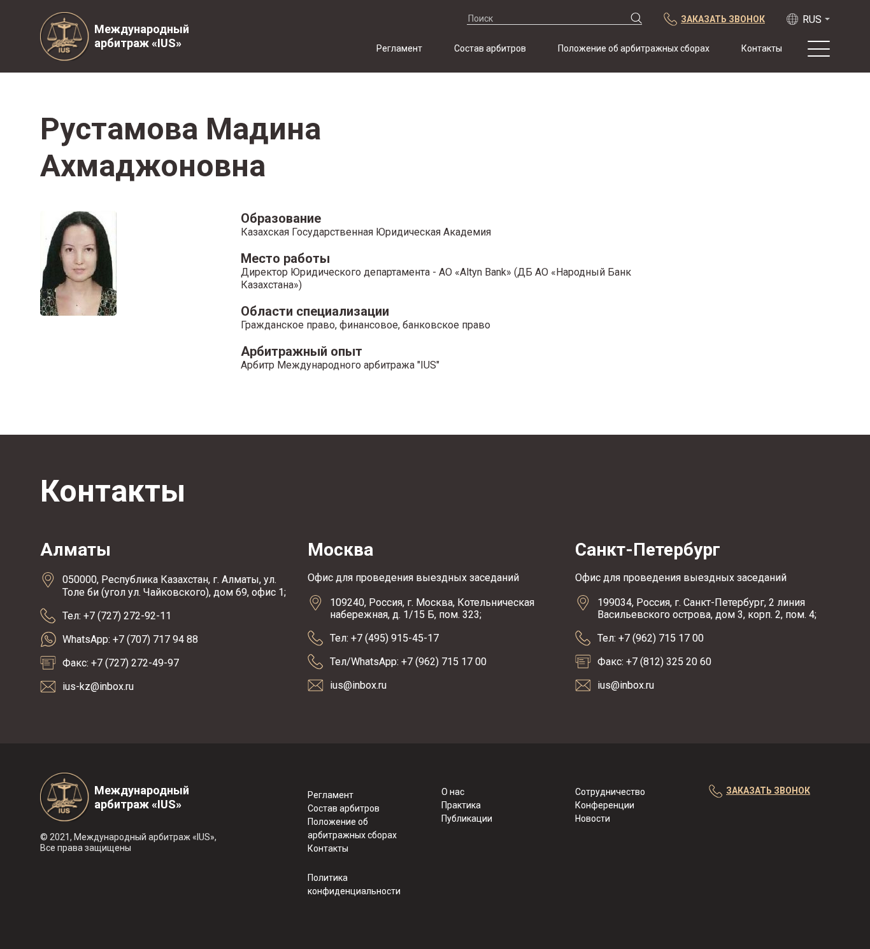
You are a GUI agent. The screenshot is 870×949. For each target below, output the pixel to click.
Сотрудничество (610, 792)
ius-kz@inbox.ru (98, 686)
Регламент (399, 48)
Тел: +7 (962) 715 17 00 (650, 638)
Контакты (761, 48)
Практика (461, 805)
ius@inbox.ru (358, 685)
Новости (592, 818)
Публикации (466, 818)
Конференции (604, 805)
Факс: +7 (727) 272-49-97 (120, 663)
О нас (452, 792)
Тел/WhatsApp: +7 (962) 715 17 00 (408, 662)
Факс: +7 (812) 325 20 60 (654, 662)
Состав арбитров (490, 48)
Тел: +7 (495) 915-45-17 (384, 638)
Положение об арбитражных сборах (634, 48)
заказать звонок (768, 790)
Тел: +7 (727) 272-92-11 (116, 616)
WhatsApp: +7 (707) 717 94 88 (130, 639)
